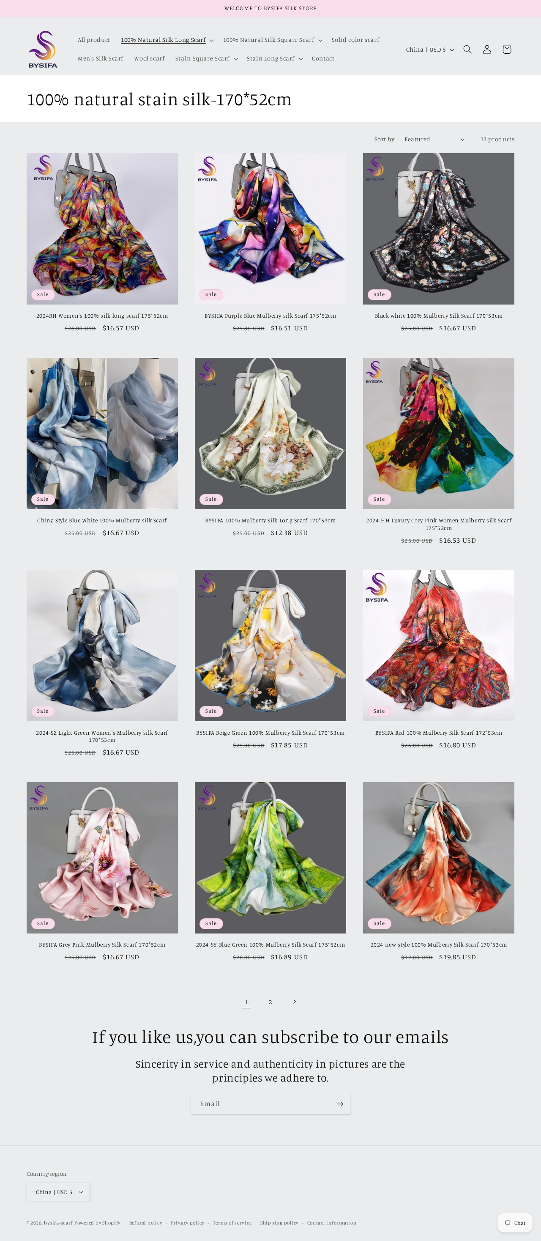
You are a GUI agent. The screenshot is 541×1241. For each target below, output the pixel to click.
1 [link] (247, 1001)
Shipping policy (279, 1223)
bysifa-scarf (58, 1223)
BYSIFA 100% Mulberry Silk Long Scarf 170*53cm (270, 520)
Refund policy (145, 1223)
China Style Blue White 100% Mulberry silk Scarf (102, 520)
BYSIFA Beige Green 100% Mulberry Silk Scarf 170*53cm (270, 732)
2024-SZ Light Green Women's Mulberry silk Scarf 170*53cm (102, 736)
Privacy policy (187, 1223)
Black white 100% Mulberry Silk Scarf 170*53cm (439, 315)
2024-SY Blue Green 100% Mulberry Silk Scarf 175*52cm (270, 944)
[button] (167, 40)
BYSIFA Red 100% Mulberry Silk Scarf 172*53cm (439, 732)
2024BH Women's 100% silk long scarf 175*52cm (102, 315)
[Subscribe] (340, 1104)
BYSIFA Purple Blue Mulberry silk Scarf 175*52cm (270, 315)
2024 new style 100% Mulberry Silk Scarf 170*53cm (439, 944)
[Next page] (294, 1001)
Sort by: (385, 139)
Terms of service (232, 1223)
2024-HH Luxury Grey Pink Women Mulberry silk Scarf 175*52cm (439, 524)
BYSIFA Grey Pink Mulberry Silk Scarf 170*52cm (102, 944)
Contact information (332, 1223)
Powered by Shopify (97, 1223)
